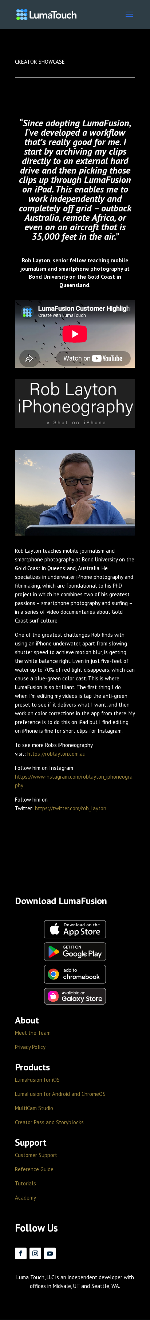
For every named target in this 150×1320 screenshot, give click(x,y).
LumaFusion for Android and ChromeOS (60, 1093)
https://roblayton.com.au (56, 753)
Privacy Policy (30, 1046)
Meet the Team (33, 1032)
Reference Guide (34, 1169)
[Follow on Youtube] (50, 1253)
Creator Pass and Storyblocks (49, 1122)
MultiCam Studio (34, 1108)
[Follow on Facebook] (21, 1253)
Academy (25, 1197)
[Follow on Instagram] (35, 1253)
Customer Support (36, 1155)
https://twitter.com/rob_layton (70, 808)
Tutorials (25, 1183)
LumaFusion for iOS (37, 1079)
